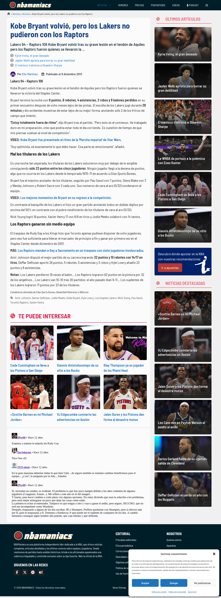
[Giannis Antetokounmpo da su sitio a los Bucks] (183, 225)
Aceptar (145, 583)
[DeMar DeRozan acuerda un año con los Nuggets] (183, 489)
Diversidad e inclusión (126, 556)
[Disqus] (78, 475)
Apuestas (171, 545)
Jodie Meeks (58, 298)
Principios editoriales (126, 539)
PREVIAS (139, 5)
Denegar (174, 583)
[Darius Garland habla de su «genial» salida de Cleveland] (183, 453)
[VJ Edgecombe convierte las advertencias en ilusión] (183, 344)
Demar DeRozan (41, 298)
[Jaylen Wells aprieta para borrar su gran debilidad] (183, 80)
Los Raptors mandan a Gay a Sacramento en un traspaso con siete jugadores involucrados (80, 250)
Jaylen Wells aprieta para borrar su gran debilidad (45, 60)
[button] (214, 554)
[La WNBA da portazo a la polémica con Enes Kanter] (183, 153)
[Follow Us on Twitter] (25, 572)
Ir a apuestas (170, 268)
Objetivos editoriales (126, 562)
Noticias (16, 13)
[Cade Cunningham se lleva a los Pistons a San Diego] (183, 189)
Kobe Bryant (73, 298)
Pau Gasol (136, 298)
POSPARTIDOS (158, 5)
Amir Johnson (23, 298)
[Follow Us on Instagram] (33, 572)
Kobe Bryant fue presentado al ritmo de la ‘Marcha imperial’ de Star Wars (70, 140)
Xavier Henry (37, 302)
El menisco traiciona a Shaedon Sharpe (38, 65)
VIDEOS (176, 5)
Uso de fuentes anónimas (128, 573)
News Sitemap (119, 587)
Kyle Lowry (87, 298)
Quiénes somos (174, 539)
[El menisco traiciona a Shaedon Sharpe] (183, 116)
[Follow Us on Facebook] (17, 572)
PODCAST (194, 5)
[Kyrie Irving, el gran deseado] (183, 44)
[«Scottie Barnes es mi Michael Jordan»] (183, 308)
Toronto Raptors (19, 302)
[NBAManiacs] (30, 5)
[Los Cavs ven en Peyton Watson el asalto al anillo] (183, 417)
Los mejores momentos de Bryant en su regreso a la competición (65, 198)
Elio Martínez (30, 74)
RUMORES (123, 5)
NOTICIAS (102, 5)
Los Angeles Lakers (106, 298)
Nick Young (124, 298)
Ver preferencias (202, 583)
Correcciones (122, 551)
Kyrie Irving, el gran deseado (32, 55)
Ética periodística (124, 545)
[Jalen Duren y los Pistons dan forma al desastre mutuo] (183, 381)
